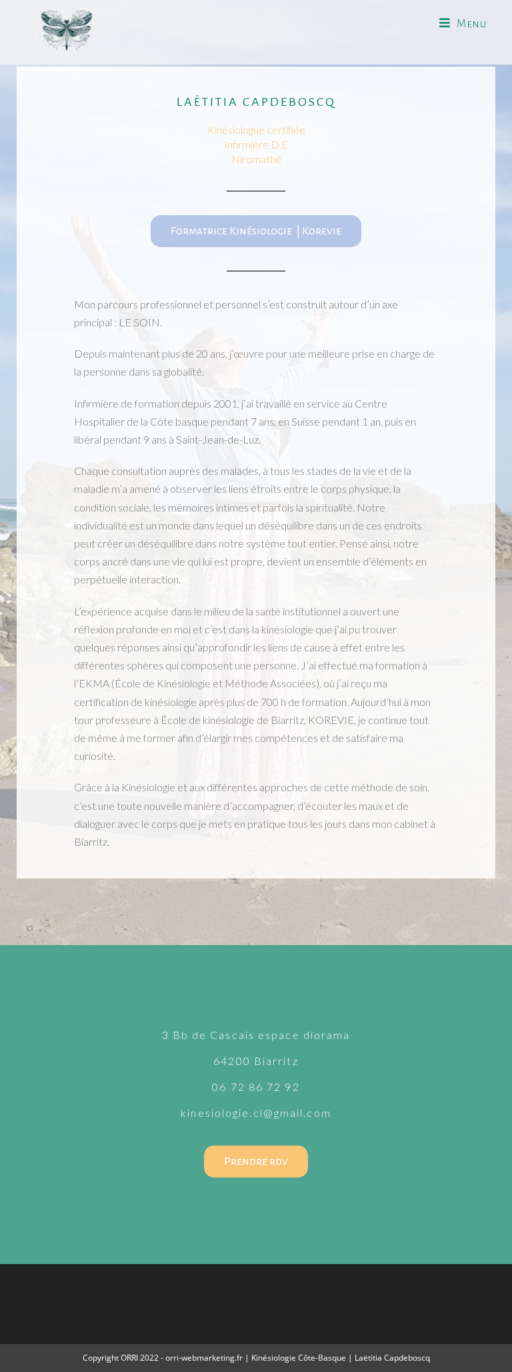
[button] (256, 231)
